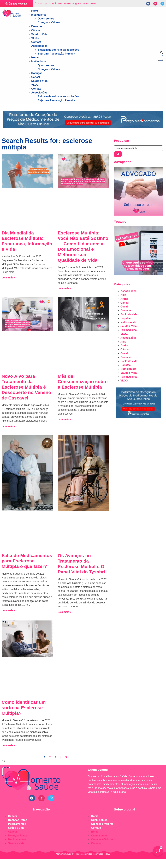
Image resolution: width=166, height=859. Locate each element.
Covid (124, 306)
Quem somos (46, 18)
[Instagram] (155, 4)
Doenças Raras (17, 820)
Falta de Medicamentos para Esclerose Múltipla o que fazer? (27, 561)
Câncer (35, 30)
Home (35, 10)
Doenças (36, 26)
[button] (160, 53)
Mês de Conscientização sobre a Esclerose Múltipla (83, 382)
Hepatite (125, 318)
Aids (123, 295)
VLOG (35, 38)
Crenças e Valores (49, 22)
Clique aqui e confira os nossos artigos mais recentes (65, 3)
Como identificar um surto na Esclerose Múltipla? (24, 708)
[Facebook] (148, 4)
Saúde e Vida (39, 34)
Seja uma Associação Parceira (56, 53)
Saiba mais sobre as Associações (58, 49)
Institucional (38, 14)
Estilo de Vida (128, 314)
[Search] (118, 154)
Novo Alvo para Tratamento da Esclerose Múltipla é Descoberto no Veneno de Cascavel (26, 387)
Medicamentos (17, 823)
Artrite (124, 298)
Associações (39, 45)
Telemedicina (128, 330)
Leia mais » (8, 277)
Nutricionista (128, 322)
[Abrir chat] (158, 851)
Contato (36, 42)
